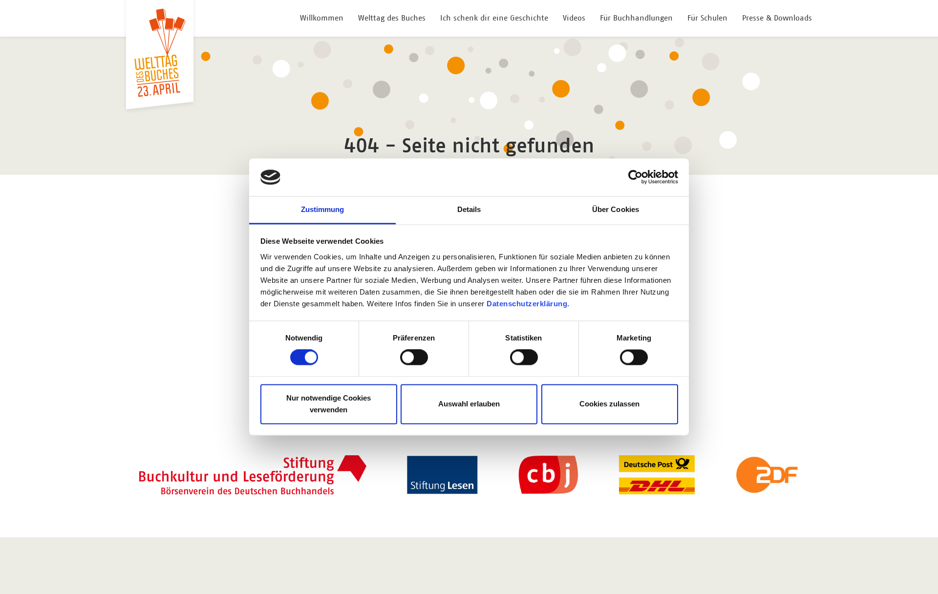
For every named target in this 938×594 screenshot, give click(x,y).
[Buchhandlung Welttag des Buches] (159, 53)
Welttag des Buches (392, 17)
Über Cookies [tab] (615, 209)
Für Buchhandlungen (636, 17)
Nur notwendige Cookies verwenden (328, 404)
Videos (574, 17)
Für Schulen (707, 17)
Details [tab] (469, 209)
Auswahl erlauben (469, 404)
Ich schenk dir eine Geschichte (494, 17)
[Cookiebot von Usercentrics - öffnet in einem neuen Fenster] (635, 177)
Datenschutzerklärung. (528, 303)
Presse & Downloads (777, 17)
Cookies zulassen (609, 404)
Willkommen (321, 17)
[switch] (414, 357)
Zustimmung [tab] (322, 209)
